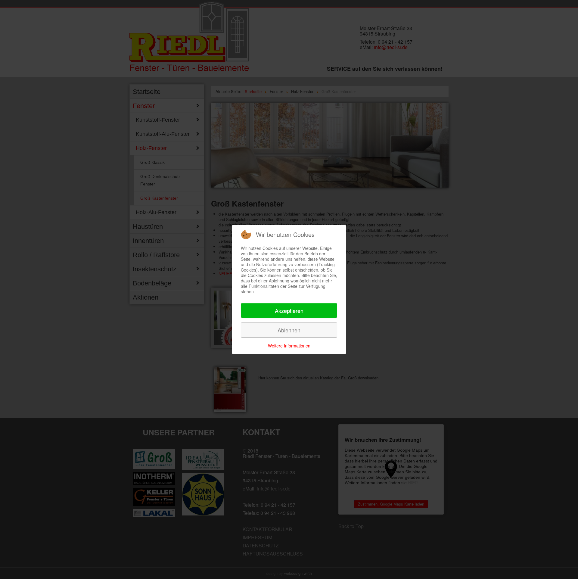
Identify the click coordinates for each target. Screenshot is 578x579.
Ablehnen (289, 330)
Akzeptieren (289, 310)
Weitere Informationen (289, 346)
